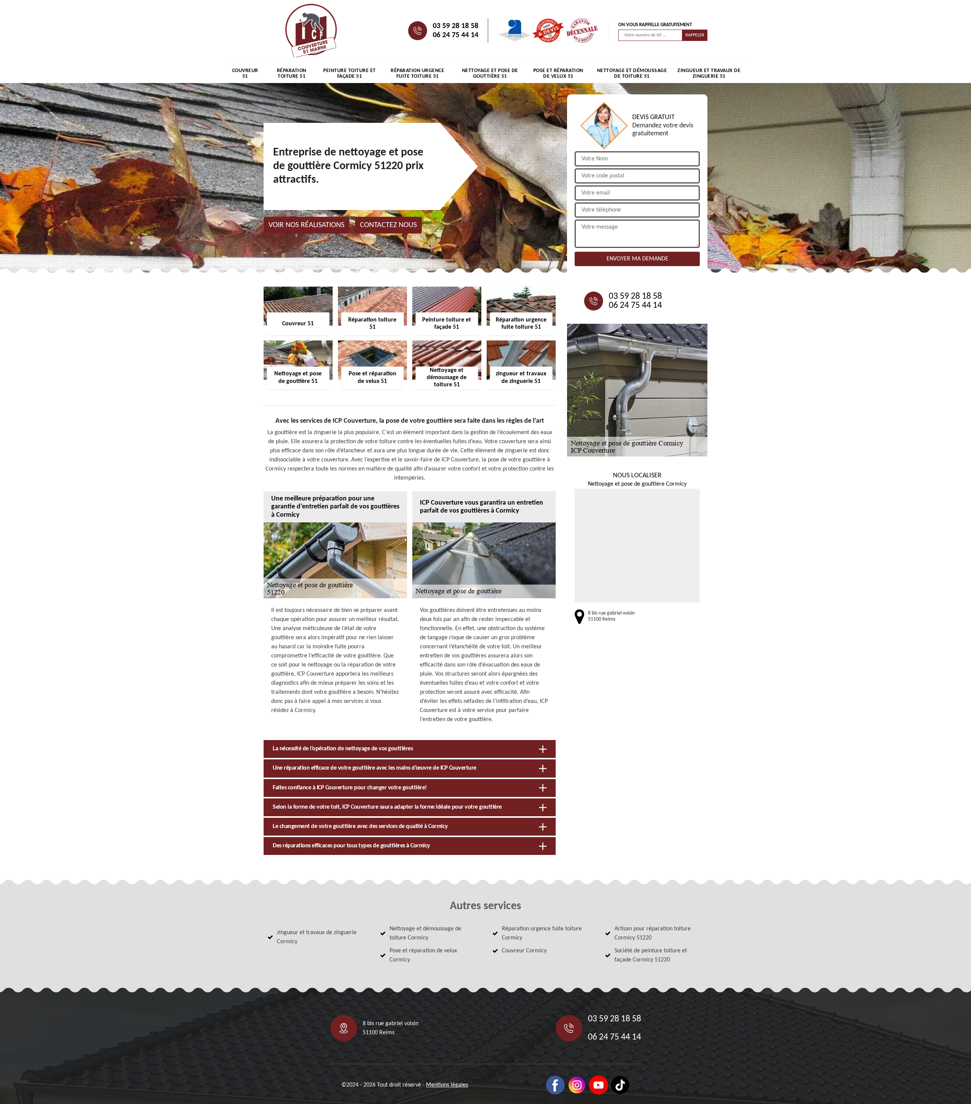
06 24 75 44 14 (455, 35)
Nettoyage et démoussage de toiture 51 (632, 73)
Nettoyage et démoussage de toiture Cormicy (425, 933)
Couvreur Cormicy (524, 951)
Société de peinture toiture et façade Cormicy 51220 (650, 955)
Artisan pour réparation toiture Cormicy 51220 (652, 933)
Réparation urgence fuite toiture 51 (417, 73)
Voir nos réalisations (306, 225)
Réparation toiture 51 (291, 73)
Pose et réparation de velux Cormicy (423, 955)
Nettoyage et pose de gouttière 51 (490, 73)
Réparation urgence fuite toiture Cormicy (542, 933)
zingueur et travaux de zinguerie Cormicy (317, 937)
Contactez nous (388, 225)
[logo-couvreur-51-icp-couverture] (311, 30)
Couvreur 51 (245, 73)
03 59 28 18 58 (455, 26)
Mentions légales (447, 1085)
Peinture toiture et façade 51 (349, 73)
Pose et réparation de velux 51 (558, 73)
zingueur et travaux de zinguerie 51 (708, 73)
